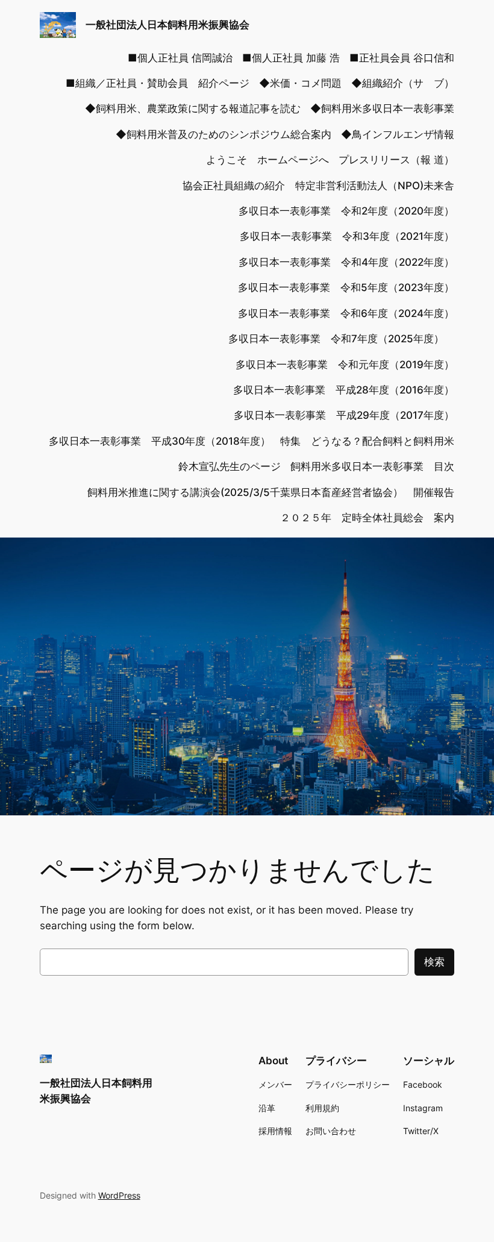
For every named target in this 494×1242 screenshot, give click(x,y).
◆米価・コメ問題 (300, 83)
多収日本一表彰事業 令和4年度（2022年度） (346, 262)
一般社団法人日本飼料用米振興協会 (167, 25)
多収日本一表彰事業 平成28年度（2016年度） (343, 390)
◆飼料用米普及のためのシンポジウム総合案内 (223, 134)
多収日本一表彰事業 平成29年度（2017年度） (344, 415)
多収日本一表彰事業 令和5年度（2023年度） (346, 287)
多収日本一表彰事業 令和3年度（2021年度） (347, 236)
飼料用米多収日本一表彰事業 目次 (372, 466)
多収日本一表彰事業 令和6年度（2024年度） (346, 313)
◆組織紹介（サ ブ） (402, 83)
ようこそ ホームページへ (267, 160)
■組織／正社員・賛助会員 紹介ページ (157, 83)
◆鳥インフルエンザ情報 (397, 134)
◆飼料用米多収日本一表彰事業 (382, 108)
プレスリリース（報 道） (396, 160)
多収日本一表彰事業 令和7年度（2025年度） (341, 339)
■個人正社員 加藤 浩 (291, 58)
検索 (434, 962)
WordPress (119, 1195)
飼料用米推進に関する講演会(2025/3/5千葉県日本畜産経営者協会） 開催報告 (270, 492)
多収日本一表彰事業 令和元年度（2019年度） (345, 365)
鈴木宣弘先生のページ (229, 466)
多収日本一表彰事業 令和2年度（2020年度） (346, 211)
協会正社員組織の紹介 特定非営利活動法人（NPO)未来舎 (318, 186)
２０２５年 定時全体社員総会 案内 (367, 518)
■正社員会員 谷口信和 (401, 58)
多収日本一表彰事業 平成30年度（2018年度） (159, 441)
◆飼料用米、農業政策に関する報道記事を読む (193, 108)
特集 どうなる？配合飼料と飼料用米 (367, 441)
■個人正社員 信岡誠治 (180, 58)
